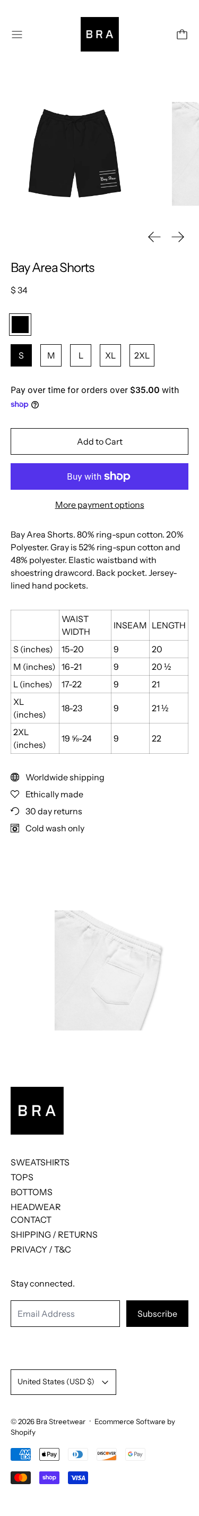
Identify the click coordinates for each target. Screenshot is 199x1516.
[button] (75, 154)
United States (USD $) (56, 1381)
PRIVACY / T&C (41, 1249)
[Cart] (182, 34)
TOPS (22, 1177)
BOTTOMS (32, 1192)
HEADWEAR (36, 1207)
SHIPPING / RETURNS (54, 1234)
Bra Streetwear (60, 1421)
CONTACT (31, 1219)
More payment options (99, 504)
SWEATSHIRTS (40, 1162)
